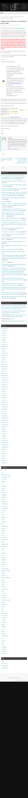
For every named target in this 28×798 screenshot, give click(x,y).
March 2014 (4, 400)
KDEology (4, 559)
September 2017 (5, 346)
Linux (3, 566)
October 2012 (5, 422)
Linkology (4, 564)
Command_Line (5, 504)
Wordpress (4, 653)
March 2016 (4, 362)
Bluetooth (4, 492)
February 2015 (5, 375)
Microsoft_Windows (6, 577)
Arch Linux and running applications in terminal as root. (6, 160)
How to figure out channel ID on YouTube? (11, 231)
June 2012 (4, 431)
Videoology (4, 647)
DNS (3, 519)
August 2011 (4, 449)
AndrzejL (3, 25)
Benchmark (4, 486)
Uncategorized (5, 635)
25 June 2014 (10, 25)
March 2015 (4, 373)
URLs (3, 638)
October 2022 (5, 328)
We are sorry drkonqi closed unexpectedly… (11, 220)
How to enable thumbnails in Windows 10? (11, 218)
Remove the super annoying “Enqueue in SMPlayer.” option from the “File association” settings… (21, 161)
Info (2, 550)
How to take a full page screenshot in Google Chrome (13, 181)
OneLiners (4, 593)
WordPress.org (5, 668)
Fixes (3, 535)
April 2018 (4, 342)
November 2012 (5, 420)
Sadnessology (4, 613)
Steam (3, 631)
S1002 (3, 611)
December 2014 (5, 380)
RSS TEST (4, 201)
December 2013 (5, 406)
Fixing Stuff (4, 537)
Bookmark (4, 154)
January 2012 (4, 442)
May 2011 (4, 456)
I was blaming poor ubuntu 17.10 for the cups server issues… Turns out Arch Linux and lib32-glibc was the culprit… (13, 214)
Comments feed (5, 665)
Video (3, 644)
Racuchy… (4, 262)
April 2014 (4, 398)
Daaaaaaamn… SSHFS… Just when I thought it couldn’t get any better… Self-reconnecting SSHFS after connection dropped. (14, 205)
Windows (4, 651)
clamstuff (4, 501)
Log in (3, 661)
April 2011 (4, 458)
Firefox (3, 533)
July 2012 (4, 429)
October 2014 (5, 384)
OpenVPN (4, 597)
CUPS (3, 515)
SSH (2, 629)
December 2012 (5, 418)
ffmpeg (3, 530)
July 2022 (4, 333)
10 (2, 470)
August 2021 (4, 337)
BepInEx (3, 488)
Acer (3, 472)
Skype (3, 624)
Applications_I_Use (6, 477)
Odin (3, 591)
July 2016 (4, 357)
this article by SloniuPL (20, 28)
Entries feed (4, 663)
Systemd (3, 633)
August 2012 (4, 427)
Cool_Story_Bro (5, 508)
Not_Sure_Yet (5, 16)
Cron (3, 512)
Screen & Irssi (4, 615)
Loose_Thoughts (5, 568)
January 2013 (4, 415)
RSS (2, 609)
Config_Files (4, 506)
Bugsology (4, 495)
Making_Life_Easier (6, 571)
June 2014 (4, 393)
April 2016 (4, 360)
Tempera (19, 680)
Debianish (4, 517)
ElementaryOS (5, 526)
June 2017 (4, 351)
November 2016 (5, 353)
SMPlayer (4, 626)
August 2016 (4, 355)
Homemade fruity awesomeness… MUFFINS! (11, 251)
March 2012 (4, 438)
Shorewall (4, 622)
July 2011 (4, 451)
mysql (3, 584)
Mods (3, 580)
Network (3, 586)
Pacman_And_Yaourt (6, 600)
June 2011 (4, 453)
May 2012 (4, 433)
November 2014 (5, 382)
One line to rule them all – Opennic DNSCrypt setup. (13, 241)
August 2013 (4, 409)
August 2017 (4, 348)
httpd (3, 548)
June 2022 (4, 335)
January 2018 (4, 344)
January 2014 (4, 404)
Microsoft (4, 575)
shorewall (21, 45)
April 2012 (4, 436)
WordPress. (24, 680)
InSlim (3, 555)
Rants (3, 606)
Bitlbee (3, 490)
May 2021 (4, 339)
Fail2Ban (3, 528)
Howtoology (4, 546)
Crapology (4, 510)
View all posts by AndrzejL (14, 149)
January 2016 (4, 364)
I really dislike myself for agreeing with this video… (13, 245)
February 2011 (5, 462)
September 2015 (5, 366)
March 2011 (4, 460)
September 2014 (5, 386)
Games (3, 542)
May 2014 (4, 395)
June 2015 (4, 371)
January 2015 (4, 377)
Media (3, 573)
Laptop (3, 562)
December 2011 (5, 444)
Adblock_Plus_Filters (6, 474)
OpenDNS (4, 595)
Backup (3, 481)
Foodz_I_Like (4, 539)
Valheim (3, 640)
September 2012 (5, 424)
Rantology (4, 604)
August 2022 (4, 330)
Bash (3, 483)
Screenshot (4, 618)
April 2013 (4, 411)
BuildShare (4, 497)
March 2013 (4, 413)
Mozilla (3, 582)
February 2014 (5, 402)
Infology (3, 553)
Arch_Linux (4, 479)
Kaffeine (3, 557)
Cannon (3, 499)
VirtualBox (4, 649)
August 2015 (4, 368)
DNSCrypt (4, 521)
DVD (3, 524)
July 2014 (4, 391)
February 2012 (5, 440)
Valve (3, 642)
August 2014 (4, 389)
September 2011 (5, 447)
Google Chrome (5, 544)
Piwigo (3, 602)
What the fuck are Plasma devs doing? (10, 249)
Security (3, 620)
